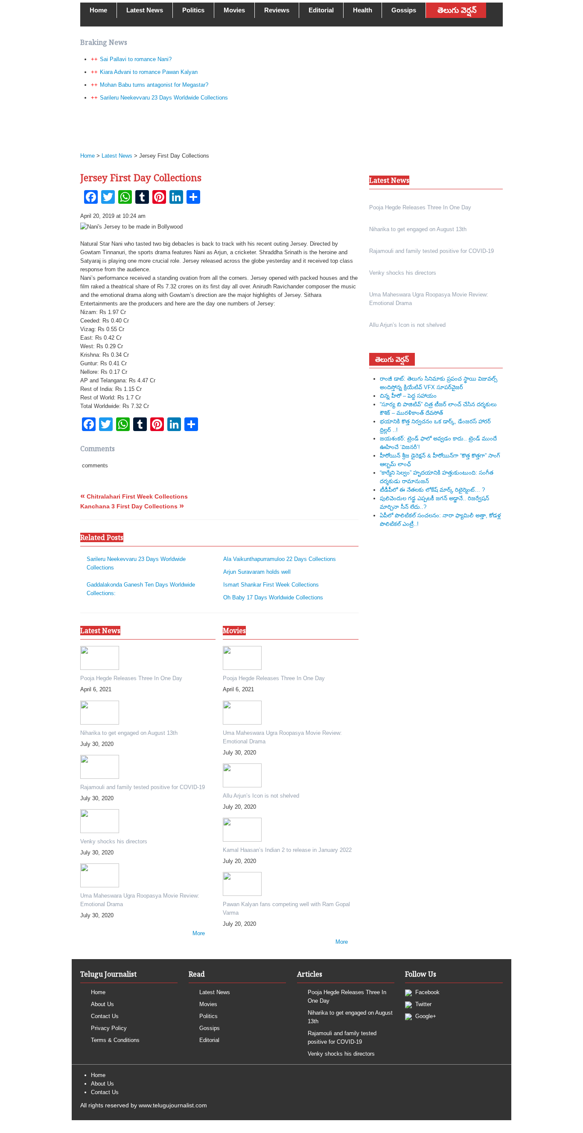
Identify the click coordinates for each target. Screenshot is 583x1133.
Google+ (425, 1016)
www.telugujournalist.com (173, 1105)
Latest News (144, 10)
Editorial (321, 10)
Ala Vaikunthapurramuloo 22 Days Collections (279, 559)
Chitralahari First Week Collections (134, 496)
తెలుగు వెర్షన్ (457, 10)
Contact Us (105, 1016)
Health (362, 10)
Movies (234, 10)
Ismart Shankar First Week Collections (271, 584)
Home (98, 10)
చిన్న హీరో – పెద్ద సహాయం (408, 396)
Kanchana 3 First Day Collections (132, 506)
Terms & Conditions (115, 1040)
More (198, 933)
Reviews (276, 10)
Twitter (422, 1004)
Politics (193, 10)
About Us (102, 1004)
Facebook (427, 992)
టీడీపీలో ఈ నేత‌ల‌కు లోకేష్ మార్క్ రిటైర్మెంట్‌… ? (432, 490)
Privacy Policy (109, 1028)
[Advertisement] (287, 126)
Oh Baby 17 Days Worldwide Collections (273, 597)
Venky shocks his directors (341, 1054)
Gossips (403, 10)
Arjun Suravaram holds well (257, 572)
